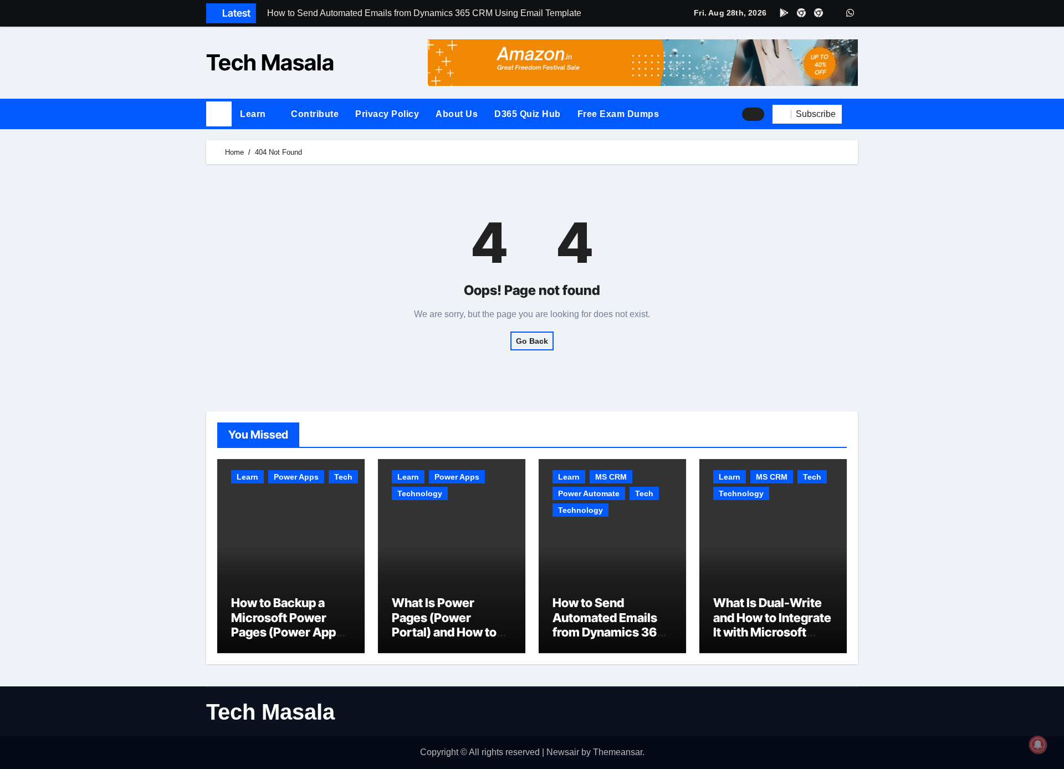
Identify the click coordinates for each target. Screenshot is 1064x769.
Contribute (315, 114)
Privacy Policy (387, 114)
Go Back (532, 341)
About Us (457, 114)
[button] (854, 114)
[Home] (219, 114)
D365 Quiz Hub (527, 114)
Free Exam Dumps (618, 114)
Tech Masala (270, 62)
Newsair (562, 752)
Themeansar (617, 752)
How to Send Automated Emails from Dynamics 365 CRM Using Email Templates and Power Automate (608, 639)
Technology (419, 493)
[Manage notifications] (1038, 744)
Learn (254, 114)
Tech (343, 476)
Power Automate (589, 493)
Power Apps (296, 476)
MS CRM (611, 476)
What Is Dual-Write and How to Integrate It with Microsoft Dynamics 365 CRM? (772, 624)
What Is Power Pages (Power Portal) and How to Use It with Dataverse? (444, 632)
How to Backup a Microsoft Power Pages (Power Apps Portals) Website (286, 624)
